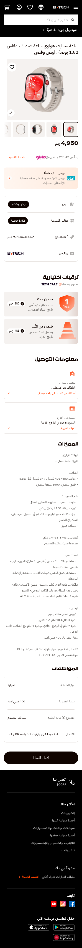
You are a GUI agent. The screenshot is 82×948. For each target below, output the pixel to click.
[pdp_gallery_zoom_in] (11, 113)
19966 (61, 785)
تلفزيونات (68, 850)
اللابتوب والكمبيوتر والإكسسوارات (53, 842)
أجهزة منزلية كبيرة (63, 820)
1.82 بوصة (18, 220)
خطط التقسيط (16, 157)
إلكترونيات (68, 813)
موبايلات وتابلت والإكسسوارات (54, 828)
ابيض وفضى (18, 204)
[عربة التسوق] (7, 7)
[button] (41, 178)
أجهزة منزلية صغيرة (62, 835)
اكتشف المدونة (30, 877)
